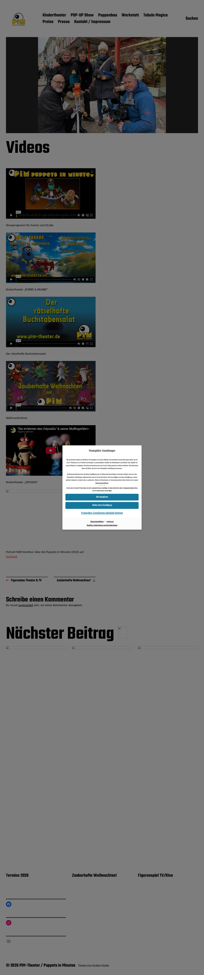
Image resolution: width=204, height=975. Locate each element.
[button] (102, 505)
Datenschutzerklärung (101, 483)
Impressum (110, 521)
